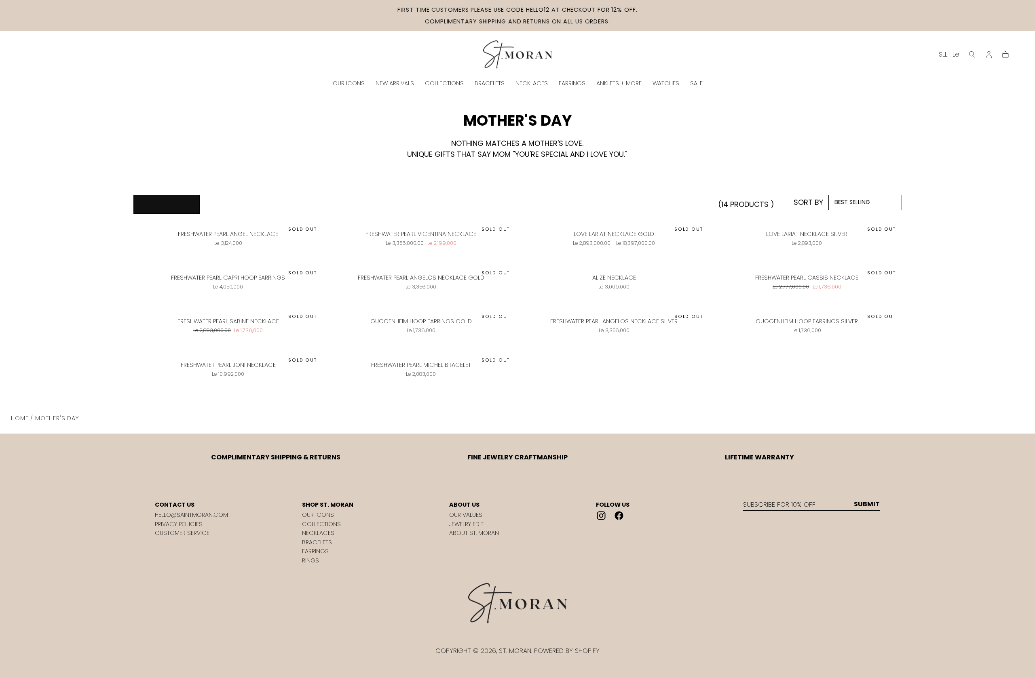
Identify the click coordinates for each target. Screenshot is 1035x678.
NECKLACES (531, 83)
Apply (167, 203)
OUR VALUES (465, 515)
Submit (867, 504)
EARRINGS (572, 83)
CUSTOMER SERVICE (182, 533)
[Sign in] (989, 55)
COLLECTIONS (444, 83)
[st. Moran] (517, 603)
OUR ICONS (349, 83)
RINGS (310, 560)
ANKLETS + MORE (619, 83)
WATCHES (666, 83)
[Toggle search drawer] (972, 55)
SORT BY (808, 202)
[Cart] (1005, 55)
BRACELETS (490, 83)
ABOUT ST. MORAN (474, 533)
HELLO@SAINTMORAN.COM (191, 515)
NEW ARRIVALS (395, 83)
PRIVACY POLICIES (179, 524)
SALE (696, 83)
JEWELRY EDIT (466, 524)
